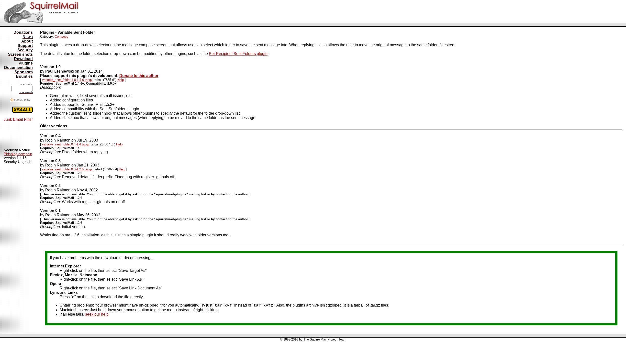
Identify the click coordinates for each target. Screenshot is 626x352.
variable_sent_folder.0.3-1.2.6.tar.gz (67, 169)
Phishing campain (18, 154)
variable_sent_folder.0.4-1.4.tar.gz (66, 144)
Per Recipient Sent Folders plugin (238, 54)
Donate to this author (138, 76)
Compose (61, 36)
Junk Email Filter (18, 119)
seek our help (97, 314)
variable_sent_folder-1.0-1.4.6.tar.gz (67, 80)
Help (120, 80)
